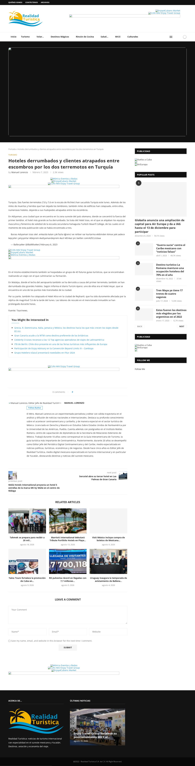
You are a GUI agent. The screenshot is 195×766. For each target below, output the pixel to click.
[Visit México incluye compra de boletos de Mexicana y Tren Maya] (108, 520)
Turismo (25, 36)
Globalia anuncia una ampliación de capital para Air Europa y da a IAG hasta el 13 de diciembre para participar (159, 225)
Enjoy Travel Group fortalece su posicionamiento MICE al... (95, 735)
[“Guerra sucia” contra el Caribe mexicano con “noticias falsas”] (144, 249)
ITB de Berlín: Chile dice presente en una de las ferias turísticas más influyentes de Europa (60, 344)
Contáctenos (31, 2)
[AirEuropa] (141, 164)
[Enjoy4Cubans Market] (168, 10)
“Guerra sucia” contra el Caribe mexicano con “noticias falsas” (170, 248)
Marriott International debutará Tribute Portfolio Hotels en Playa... (68, 539)
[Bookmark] (179, 36)
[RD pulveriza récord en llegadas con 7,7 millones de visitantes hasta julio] (68, 561)
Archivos (45, 2)
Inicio (13, 36)
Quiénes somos (15, 2)
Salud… (104, 36)
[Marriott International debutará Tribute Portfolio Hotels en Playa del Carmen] (68, 520)
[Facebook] (180, 2)
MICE (118, 36)
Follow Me (140, 369)
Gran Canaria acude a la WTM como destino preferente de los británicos (51, 335)
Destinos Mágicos (60, 36)
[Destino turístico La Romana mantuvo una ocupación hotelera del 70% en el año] (144, 269)
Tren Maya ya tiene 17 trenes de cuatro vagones (169, 294)
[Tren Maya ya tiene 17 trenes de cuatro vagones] (144, 295)
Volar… (40, 36)
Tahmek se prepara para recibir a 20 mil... (27, 539)
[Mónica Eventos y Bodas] (63, 178)
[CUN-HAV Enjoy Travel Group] (164, 13)
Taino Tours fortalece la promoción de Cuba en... (27, 579)
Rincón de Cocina (85, 36)
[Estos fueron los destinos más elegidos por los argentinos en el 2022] (144, 314)
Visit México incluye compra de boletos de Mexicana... (108, 539)
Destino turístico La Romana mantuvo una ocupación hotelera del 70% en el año (170, 270)
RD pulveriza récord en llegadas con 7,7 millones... (67, 579)
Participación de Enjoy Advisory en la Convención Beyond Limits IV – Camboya (53, 348)
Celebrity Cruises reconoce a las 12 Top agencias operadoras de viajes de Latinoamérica (59, 339)
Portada (12, 149)
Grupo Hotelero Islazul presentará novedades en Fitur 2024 (44, 352)
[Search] (175, 36)
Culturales (132, 36)
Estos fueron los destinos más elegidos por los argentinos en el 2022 (171, 313)
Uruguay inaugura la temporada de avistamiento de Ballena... (108, 579)
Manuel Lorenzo (19, 172)
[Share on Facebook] (77, 392)
